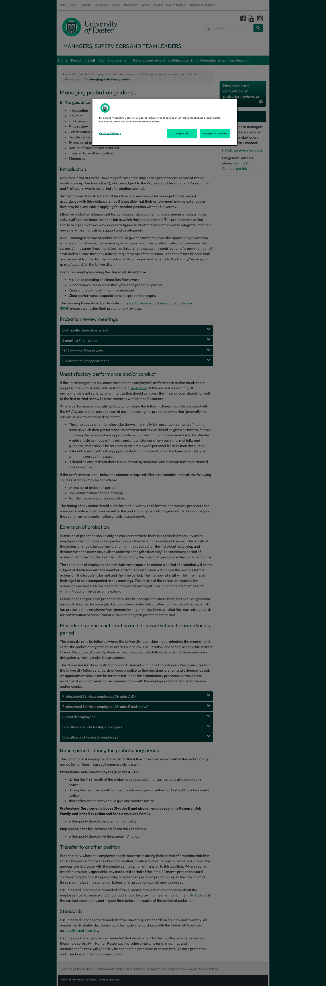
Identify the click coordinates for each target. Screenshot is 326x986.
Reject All (182, 133)
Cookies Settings (110, 133)
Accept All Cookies (215, 133)
